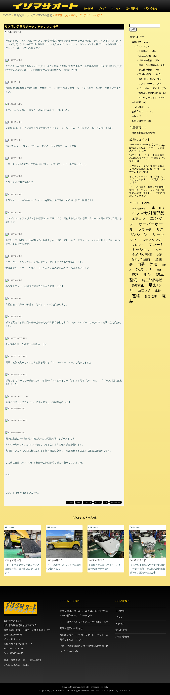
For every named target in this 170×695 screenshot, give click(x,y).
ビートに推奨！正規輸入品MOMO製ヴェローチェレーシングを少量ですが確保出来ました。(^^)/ (147, 190)
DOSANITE (124, 690)
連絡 (136, 296)
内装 (141, 264)
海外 (159, 269)
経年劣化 (138, 285)
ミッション (87, 502)
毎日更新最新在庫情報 (143, 132)
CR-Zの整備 (144, 56)
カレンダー (137, 116)
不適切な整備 (142, 254)
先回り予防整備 (141, 259)
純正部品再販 (152, 280)
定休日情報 (132, 8)
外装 (154, 264)
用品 (147, 274)
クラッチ (70, 502)
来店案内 (139, 107)
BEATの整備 (44, 15)
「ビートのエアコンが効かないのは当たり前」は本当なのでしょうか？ (22, 569)
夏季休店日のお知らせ (71, 628)
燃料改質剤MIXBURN (149, 93)
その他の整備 (145, 69)
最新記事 (19, 15)
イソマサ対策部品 (148, 213)
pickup (78, 502)
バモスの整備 (145, 60)
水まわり (144, 269)
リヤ (105, 502)
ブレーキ (156, 245)
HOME (7, 15)
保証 (159, 254)
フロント (138, 245)
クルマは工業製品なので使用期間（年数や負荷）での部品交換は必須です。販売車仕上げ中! (147, 569)
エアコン (138, 219)
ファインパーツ (146, 83)
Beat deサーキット (147, 97)
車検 (158, 290)
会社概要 (136, 102)
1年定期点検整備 (139, 209)
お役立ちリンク (140, 111)
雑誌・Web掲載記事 (148, 65)
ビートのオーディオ (148, 88)
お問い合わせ (150, 8)
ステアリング (151, 240)
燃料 (135, 275)
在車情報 (88, 8)
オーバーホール (115, 502)
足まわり (97, 502)
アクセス (116, 8)
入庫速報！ (144, 51)
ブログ (102, 8)
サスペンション (146, 232)
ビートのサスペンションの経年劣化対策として (84, 622)
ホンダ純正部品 (146, 79)
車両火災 (144, 290)
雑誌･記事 (151, 296)
